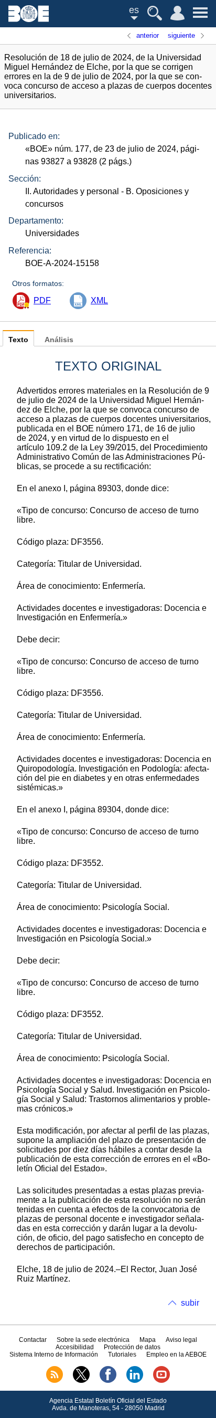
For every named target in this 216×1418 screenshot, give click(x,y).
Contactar (33, 1339)
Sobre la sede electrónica (93, 1339)
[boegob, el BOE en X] (81, 1380)
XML (99, 300)
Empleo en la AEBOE (176, 1354)
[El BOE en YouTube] (161, 1380)
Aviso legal (181, 1339)
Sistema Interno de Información (53, 1354)
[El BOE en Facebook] (108, 1380)
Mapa (147, 1339)
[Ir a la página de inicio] (28, 19)
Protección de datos (132, 1347)
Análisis (59, 340)
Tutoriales (122, 1354)
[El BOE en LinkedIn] (134, 1380)
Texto (18, 340)
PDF (42, 300)
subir (190, 1302)
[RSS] (54, 1380)
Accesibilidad (75, 1347)
